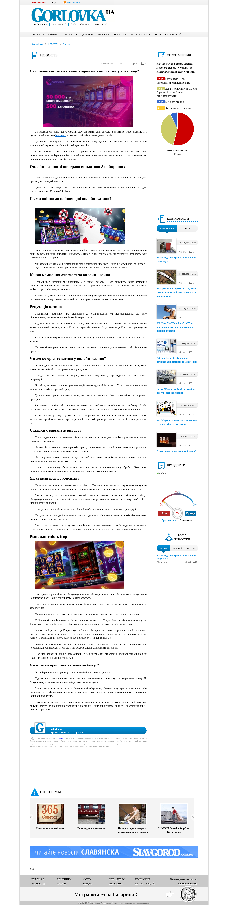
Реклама (67, 44)
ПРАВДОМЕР (176, 465)
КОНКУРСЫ (120, 34)
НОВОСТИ (38, 34)
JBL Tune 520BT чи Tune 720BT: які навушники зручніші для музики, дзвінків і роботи (175, 326)
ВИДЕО (87, 883)
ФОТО (87, 879)
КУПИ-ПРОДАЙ (173, 34)
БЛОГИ (68, 34)
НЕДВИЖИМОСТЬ (140, 34)
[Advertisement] (162, 13)
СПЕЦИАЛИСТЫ (85, 34)
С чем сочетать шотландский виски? (176, 451)
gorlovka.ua (60, 738)
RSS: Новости (74, 2)
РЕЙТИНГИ (54, 34)
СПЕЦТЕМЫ (50, 791)
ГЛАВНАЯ (37, 879)
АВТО (157, 34)
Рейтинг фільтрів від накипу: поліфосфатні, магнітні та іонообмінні (177, 359)
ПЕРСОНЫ (104, 34)
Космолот (60, 135)
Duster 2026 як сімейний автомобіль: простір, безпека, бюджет (176, 390)
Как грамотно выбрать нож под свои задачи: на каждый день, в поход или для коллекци (176, 292)
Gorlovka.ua (38, 44)
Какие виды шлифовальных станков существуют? (176, 557)
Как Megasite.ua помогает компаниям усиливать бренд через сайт (177, 422)
